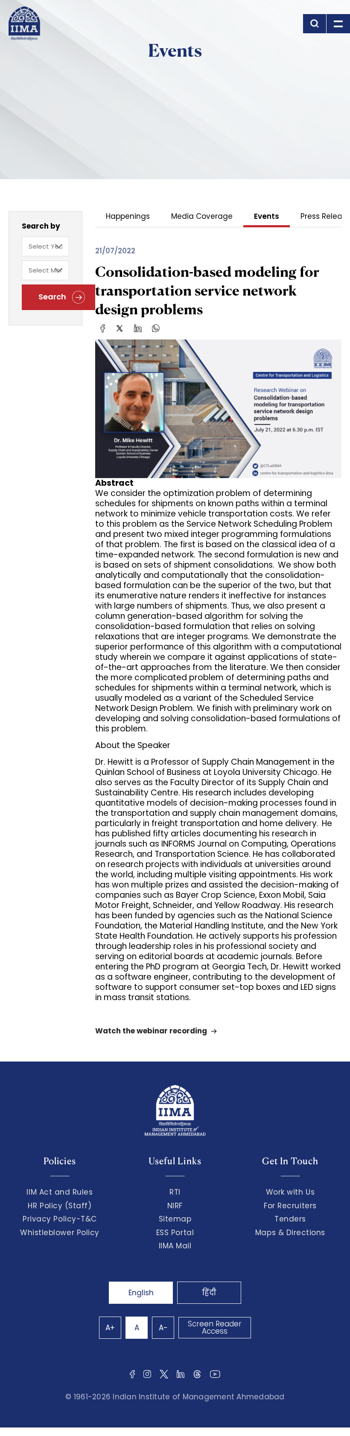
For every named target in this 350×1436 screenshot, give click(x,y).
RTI (175, 1192)
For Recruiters (290, 1206)
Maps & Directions (290, 1232)
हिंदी (209, 1293)
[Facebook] (102, 328)
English (141, 1293)
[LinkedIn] (138, 328)
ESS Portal (175, 1232)
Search (53, 296)
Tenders (290, 1219)
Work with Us (290, 1192)
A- (163, 1328)
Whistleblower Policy (59, 1232)
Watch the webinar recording (151, 1031)
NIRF (175, 1206)
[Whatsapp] (156, 328)
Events (266, 216)
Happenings (128, 216)
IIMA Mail (175, 1246)
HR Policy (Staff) (59, 1206)
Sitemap (175, 1219)
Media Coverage (202, 216)
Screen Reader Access (215, 1327)
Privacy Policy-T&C (60, 1219)
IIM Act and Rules (59, 1192)
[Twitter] (119, 328)
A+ (110, 1328)
